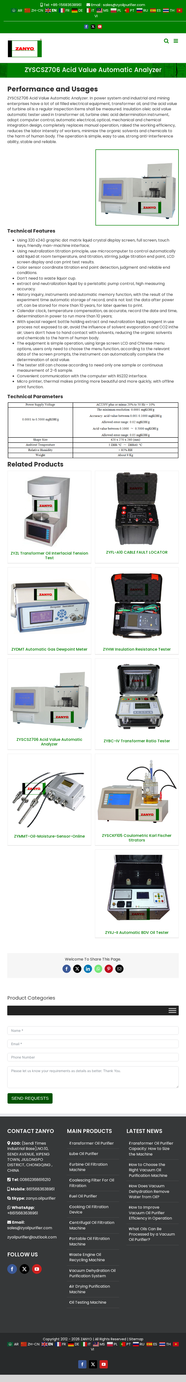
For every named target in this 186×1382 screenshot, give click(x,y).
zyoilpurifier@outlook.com (32, 1237)
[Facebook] (12, 1269)
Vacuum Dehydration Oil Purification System (92, 1273)
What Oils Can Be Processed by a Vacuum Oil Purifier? (152, 1234)
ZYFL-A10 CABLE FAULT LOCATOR (136, 505)
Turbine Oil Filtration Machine (88, 1167)
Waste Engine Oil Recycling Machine (87, 1257)
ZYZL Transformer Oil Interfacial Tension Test (49, 503)
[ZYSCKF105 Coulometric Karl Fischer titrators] (137, 792)
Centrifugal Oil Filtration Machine (91, 1225)
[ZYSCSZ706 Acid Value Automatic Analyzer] (49, 697)
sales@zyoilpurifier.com (124, 4)
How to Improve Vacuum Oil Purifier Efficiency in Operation (150, 1213)
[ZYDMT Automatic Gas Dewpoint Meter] (49, 606)
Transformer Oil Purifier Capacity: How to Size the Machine (151, 1149)
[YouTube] (37, 1269)
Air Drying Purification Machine (89, 1289)
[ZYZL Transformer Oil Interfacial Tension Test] (49, 510)
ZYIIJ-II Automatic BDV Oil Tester (136, 885)
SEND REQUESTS (30, 1098)
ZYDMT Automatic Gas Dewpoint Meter (49, 599)
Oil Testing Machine (87, 1302)
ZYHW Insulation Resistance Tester (136, 602)
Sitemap (136, 1339)
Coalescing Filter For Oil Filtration (91, 1183)
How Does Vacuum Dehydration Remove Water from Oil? (149, 1191)
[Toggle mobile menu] (176, 40)
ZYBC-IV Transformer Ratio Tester (136, 693)
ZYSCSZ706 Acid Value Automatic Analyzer (49, 690)
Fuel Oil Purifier (83, 1196)
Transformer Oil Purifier (91, 1143)
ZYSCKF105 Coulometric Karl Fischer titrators (136, 786)
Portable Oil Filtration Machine (89, 1241)
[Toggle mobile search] (166, 40)
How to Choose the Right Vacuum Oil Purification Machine (148, 1170)
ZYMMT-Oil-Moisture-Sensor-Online (49, 788)
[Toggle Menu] (172, 1010)
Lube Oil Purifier (83, 1153)
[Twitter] (24, 1269)
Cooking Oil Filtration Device (88, 1209)
